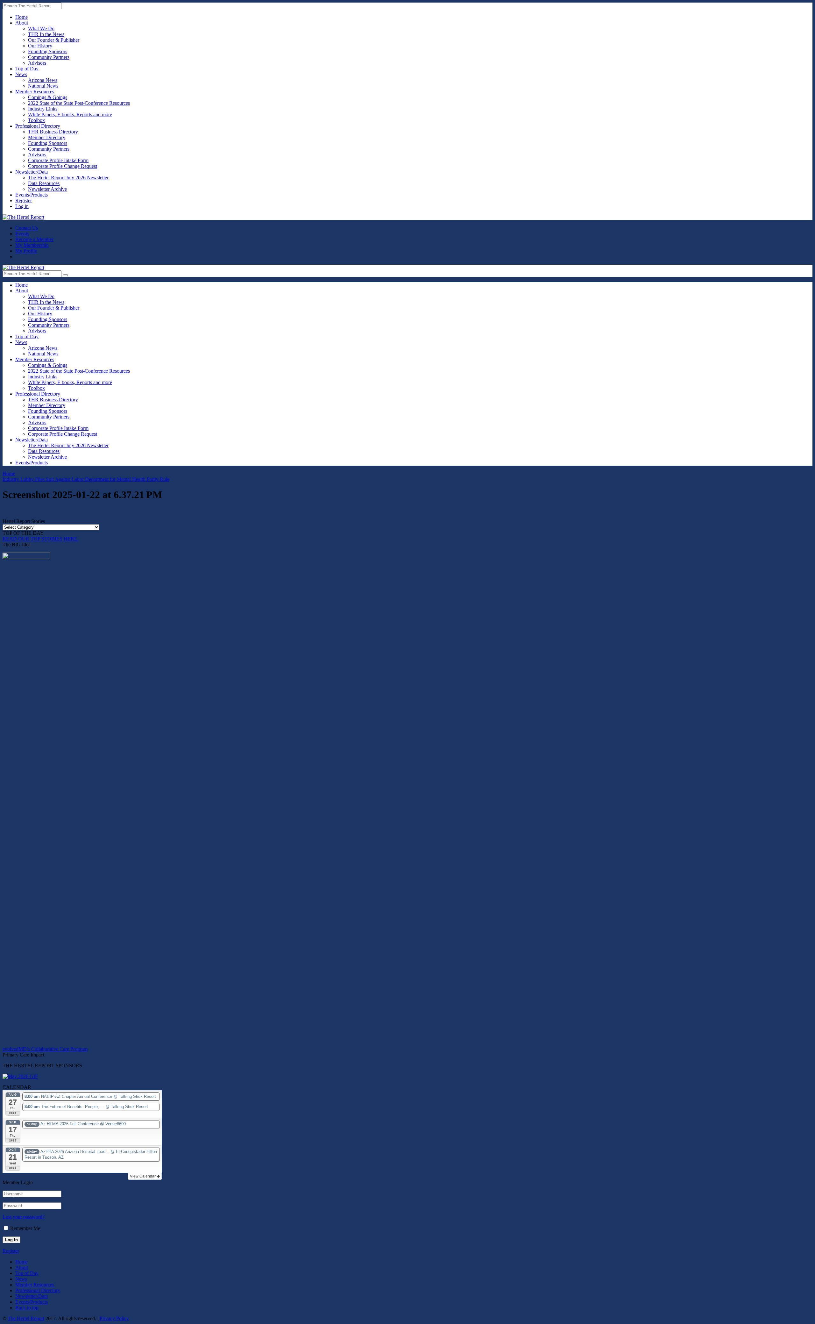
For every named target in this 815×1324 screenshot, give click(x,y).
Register (23, 200)
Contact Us (26, 228)
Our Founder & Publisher (53, 40)
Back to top (27, 1307)
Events (22, 233)
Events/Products (31, 194)
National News (43, 86)
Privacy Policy (114, 1318)
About (21, 22)
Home (21, 17)
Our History (40, 45)
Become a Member (34, 239)
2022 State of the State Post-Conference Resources (79, 103)
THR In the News (46, 34)
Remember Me (25, 1228)
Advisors (37, 63)
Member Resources (34, 91)
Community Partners (48, 57)
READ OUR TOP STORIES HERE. (41, 538)
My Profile (26, 251)
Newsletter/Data (31, 172)
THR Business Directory (53, 131)
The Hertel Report (26, 1318)
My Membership (32, 245)
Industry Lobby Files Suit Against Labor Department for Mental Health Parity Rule (86, 479)
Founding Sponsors (47, 51)
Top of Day (27, 68)
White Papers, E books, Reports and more (70, 114)
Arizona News (42, 80)
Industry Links (42, 108)
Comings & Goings (47, 97)
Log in (22, 206)
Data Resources (44, 183)
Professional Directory (37, 126)
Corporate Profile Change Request (62, 166)
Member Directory (46, 137)
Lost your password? (24, 1217)
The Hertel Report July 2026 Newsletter (68, 177)
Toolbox (36, 120)
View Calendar (143, 1176)
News (21, 74)
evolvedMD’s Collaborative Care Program (45, 1049)
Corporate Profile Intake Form (58, 160)
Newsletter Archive (47, 189)
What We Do (41, 28)
